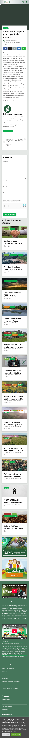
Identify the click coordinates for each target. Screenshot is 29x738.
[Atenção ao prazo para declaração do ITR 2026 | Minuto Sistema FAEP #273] (14, 439)
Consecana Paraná (7, 703)
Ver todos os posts (8, 130)
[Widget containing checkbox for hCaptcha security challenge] (15, 206)
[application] (14, 591)
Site (4, 192)
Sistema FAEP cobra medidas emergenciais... (13, 423)
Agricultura (7, 332)
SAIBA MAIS (13, 731)
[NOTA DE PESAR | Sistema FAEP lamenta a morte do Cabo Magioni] (14, 491)
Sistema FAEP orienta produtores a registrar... (13, 345)
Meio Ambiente (14, 255)
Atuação (6, 229)
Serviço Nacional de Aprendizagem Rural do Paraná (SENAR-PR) (14, 611)
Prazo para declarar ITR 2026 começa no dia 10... (13, 397)
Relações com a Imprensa (11, 40)
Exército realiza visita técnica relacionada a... (13, 475)
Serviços (6, 28)
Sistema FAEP (5, 608)
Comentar (17, 42)
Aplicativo (5, 678)
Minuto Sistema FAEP (9, 436)
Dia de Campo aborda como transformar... (12, 320)
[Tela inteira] (25, 598)
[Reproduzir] (4, 598)
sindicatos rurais (11, 613)
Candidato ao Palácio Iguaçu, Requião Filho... (13, 371)
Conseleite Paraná (7, 706)
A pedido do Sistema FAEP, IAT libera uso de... (13, 268)
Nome (5, 180)
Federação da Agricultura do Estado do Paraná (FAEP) (13, 609)
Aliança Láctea (6, 699)
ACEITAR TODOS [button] (16, 734)
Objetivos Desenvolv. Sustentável (11, 681)
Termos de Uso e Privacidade (10, 688)
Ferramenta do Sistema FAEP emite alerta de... (13, 294)
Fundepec (5, 709)
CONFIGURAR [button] (6, 734)
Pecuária (7, 306)
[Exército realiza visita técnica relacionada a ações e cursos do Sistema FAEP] (14, 465)
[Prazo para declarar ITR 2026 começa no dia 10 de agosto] (14, 387)
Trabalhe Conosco (7, 685)
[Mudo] (22, 598)
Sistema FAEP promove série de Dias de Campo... (14, 527)
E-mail (5, 186)
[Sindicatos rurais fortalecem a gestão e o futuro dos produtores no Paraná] (14, 231)
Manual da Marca (6, 675)
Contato (4, 671)
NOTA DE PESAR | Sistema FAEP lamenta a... (14, 501)
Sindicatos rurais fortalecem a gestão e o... (14, 242)
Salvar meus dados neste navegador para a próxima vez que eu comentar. (12, 201)
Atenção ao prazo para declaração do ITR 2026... (14, 449)
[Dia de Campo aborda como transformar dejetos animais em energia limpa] (14, 309)
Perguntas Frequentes (8, 668)
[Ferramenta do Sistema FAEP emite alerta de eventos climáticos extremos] (14, 283)
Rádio (16, 436)
